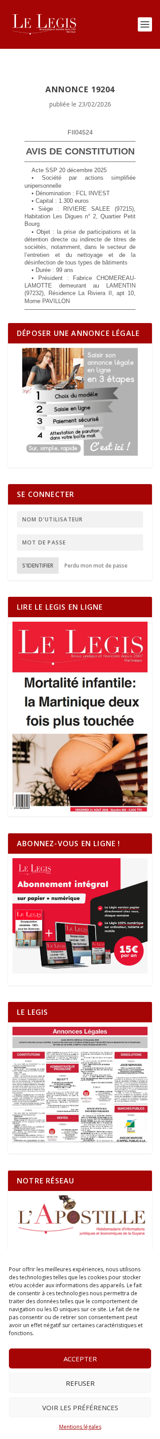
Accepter (80, 1358)
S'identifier (37, 565)
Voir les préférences (80, 1407)
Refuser (80, 1383)
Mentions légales (80, 1427)
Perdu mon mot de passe (96, 565)
